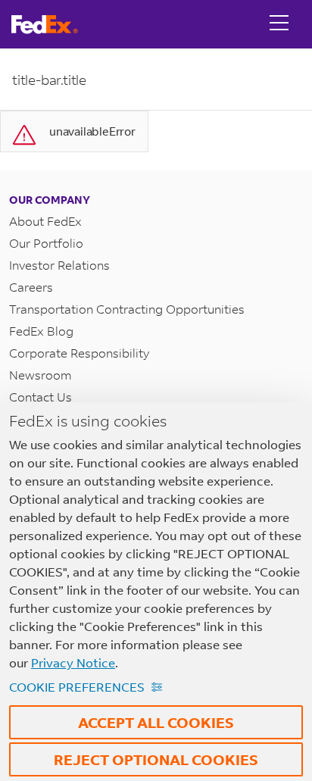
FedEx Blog (41, 331)
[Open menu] (279, 24)
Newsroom (40, 375)
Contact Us (40, 397)
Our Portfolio (46, 243)
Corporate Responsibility (79, 353)
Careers (31, 287)
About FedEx (45, 221)
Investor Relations (59, 265)
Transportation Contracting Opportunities (127, 309)
